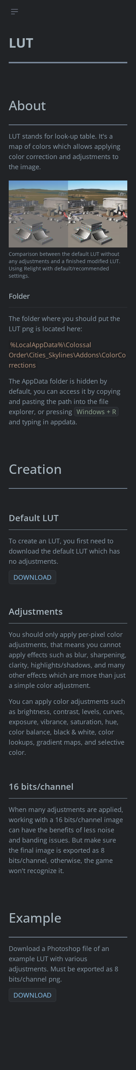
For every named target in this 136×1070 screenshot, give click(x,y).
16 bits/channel (41, 786)
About (27, 105)
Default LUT (34, 518)
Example (35, 918)
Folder (19, 296)
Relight (32, 268)
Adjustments (36, 611)
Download (32, 577)
